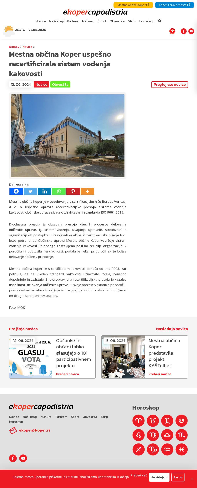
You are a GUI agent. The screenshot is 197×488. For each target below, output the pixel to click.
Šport (75, 416)
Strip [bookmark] (132, 21)
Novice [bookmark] (40, 21)
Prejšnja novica (23, 329)
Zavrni (178, 477)
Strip (104, 416)
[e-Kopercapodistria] (95, 12)
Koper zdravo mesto (173, 5)
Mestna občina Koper (131, 5)
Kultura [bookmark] (72, 21)
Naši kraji (30, 416)
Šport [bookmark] (102, 21)
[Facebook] (16, 191)
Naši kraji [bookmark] (56, 21)
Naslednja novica (172, 329)
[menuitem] (41, 21)
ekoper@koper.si (34, 430)
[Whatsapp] (59, 191)
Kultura (45, 416)
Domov (14, 47)
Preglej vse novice (170, 84)
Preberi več (139, 475)
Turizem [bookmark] (87, 21)
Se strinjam (159, 477)
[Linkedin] (44, 191)
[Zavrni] (192, 479)
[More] (87, 191)
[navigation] (98, 19)
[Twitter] (30, 191)
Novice (27, 47)
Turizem (61, 416)
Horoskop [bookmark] (146, 21)
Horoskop (16, 421)
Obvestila (90, 416)
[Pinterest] (73, 191)
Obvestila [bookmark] (117, 21)
